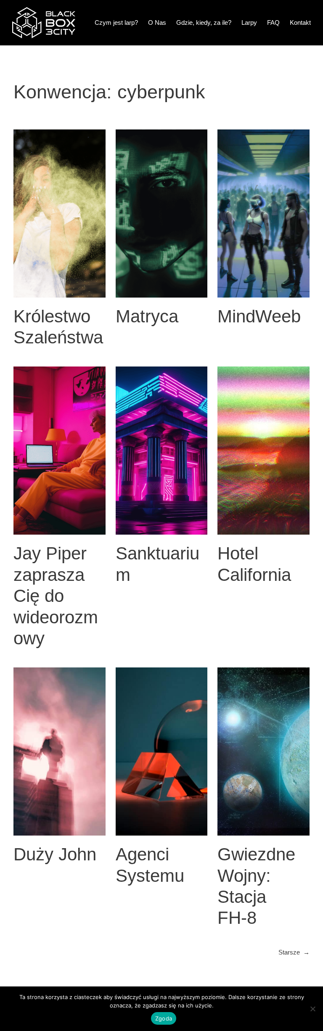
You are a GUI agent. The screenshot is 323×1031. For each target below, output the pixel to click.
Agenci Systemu (150, 864)
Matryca (147, 316)
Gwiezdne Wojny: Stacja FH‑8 (256, 886)
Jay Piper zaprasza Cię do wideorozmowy (55, 595)
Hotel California (254, 563)
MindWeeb (259, 316)
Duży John (54, 854)
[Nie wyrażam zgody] (312, 1009)
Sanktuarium (157, 563)
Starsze (294, 952)
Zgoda (163, 1018)
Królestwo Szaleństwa (58, 326)
